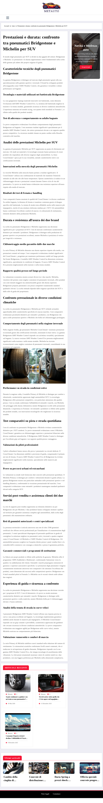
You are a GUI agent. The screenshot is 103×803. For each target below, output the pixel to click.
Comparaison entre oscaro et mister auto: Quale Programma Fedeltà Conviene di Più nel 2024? (91, 787)
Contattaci (56, 802)
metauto (10, 694)
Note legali (45, 802)
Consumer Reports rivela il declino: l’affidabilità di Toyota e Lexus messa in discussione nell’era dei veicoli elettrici (16, 737)
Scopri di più (86, 67)
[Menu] (7, 17)
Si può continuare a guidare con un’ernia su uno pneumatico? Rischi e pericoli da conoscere (17, 698)
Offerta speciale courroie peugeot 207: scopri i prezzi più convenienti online (40, 779)
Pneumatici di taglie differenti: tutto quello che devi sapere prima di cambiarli (65, 779)
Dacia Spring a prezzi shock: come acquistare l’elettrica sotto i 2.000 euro (13, 779)
